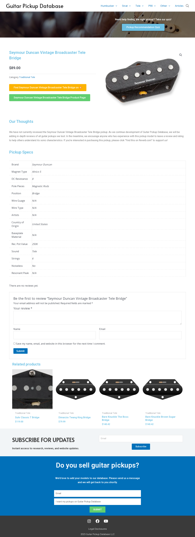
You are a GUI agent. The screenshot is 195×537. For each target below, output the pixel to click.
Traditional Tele (27, 77)
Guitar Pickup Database (34, 5)
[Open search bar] (187, 5)
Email (102, 329)
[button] (115, 5)
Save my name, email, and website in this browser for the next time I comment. (60, 343)
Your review (22, 308)
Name (16, 329)
